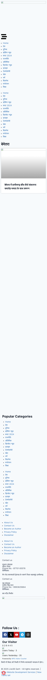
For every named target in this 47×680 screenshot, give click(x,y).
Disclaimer (9, 535)
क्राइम (5, 68)
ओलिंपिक (6, 62)
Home (5, 43)
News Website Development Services (18, 672)
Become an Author (12, 529)
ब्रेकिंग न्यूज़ (7, 52)
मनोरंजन (6, 84)
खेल (4, 74)
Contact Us (9, 525)
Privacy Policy (10, 532)
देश (4, 46)
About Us (8, 522)
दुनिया (5, 49)
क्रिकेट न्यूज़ (7, 65)
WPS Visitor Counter (19, 659)
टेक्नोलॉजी (6, 71)
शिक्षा (4, 87)
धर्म (4, 77)
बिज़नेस (5, 80)
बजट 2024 (7, 55)
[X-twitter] (11, 635)
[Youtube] (16, 635)
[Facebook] (5, 635)
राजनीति (6, 59)
